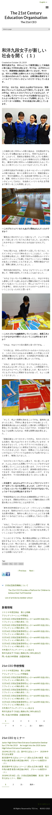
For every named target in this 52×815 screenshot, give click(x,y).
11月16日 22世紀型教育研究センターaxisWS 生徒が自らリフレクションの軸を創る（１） (26, 644)
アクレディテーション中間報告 (15, 615)
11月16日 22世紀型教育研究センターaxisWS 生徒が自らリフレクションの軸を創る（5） (26, 620)
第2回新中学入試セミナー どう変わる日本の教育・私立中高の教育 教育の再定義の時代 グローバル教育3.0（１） (25, 769)
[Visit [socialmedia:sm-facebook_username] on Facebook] (8, 574)
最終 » (41, 726)
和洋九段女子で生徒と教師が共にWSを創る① (21, 653)
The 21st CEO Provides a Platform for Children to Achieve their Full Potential (29, 591)
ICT (16, 564)
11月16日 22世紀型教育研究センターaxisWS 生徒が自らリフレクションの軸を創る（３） (26, 632)
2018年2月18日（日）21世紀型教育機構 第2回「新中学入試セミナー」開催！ (25, 776)
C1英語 (5, 564)
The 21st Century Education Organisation (26, 15)
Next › (31, 570)
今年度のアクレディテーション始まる (18, 650)
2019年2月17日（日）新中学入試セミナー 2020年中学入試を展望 (25, 752)
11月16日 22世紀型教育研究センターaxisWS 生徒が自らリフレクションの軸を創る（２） (26, 638)
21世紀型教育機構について (16, 585)
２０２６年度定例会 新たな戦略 (16, 612)
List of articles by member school (18, 598)
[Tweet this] (4, 574)
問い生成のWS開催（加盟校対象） (16, 656)
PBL (11, 564)
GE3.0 (21, 564)
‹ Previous (22, 570)
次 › (31, 726)
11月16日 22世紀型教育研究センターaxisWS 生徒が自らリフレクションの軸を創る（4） (26, 626)
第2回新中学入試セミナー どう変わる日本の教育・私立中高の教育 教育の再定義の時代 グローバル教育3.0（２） (25, 760)
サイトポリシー (44, 804)
